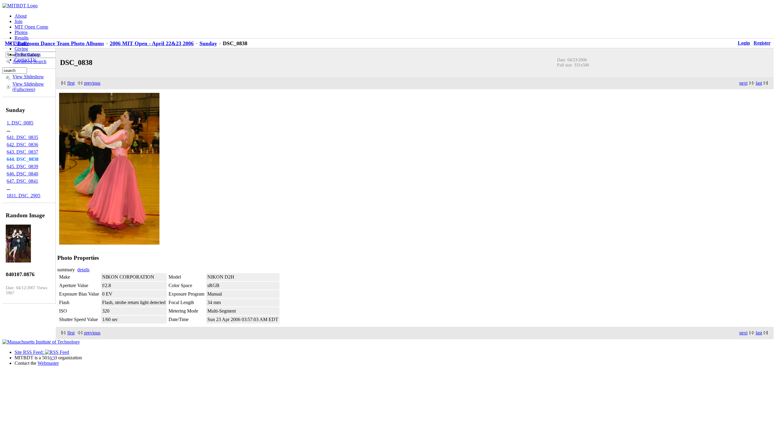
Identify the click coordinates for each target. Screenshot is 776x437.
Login (744, 43)
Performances (28, 54)
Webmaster (48, 363)
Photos (21, 32)
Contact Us (25, 59)
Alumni (22, 43)
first (71, 83)
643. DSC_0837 (22, 151)
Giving (21, 48)
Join (18, 21)
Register (762, 43)
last (759, 83)
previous (92, 83)
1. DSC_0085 (20, 122)
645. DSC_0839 (22, 166)
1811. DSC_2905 (23, 195)
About (21, 16)
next (743, 83)
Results (21, 37)
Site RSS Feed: (30, 352)
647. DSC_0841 (22, 181)
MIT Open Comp (31, 26)
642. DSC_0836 (22, 144)
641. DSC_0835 (22, 137)
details (83, 269)
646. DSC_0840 (22, 173)
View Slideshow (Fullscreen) (28, 86)
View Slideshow (28, 76)
